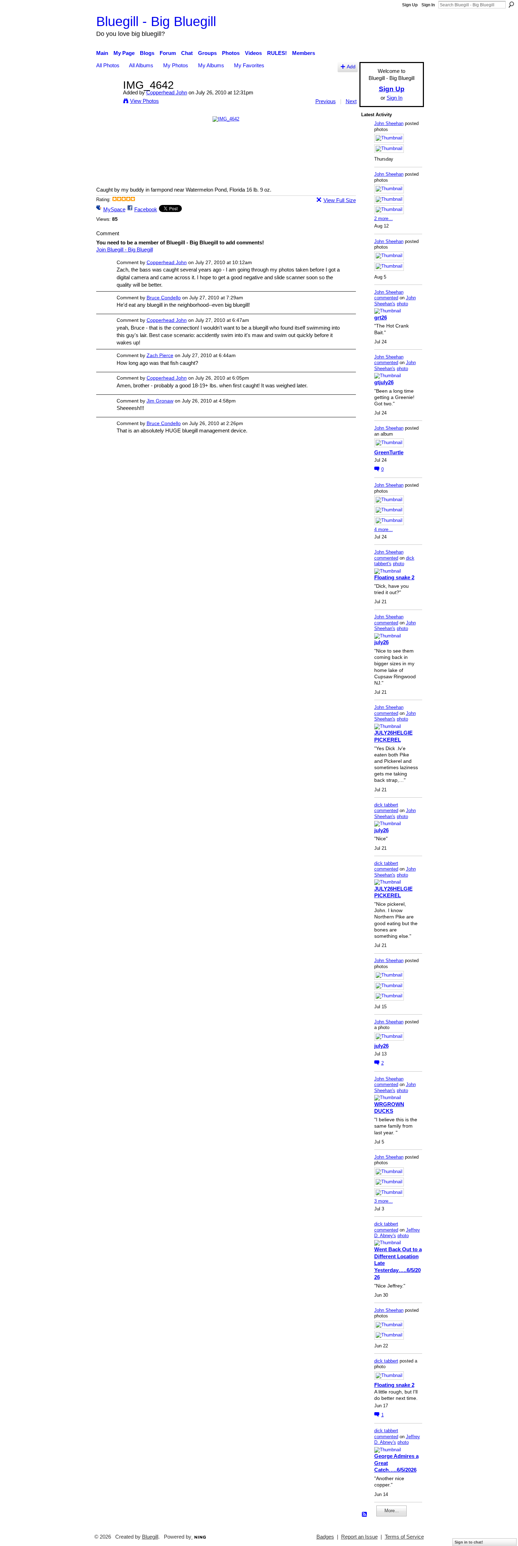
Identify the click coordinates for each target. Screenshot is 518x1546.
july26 (381, 642)
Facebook (145, 209)
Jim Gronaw (160, 401)
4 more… (383, 529)
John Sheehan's (395, 300)
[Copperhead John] (107, 98)
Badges (325, 1537)
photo (402, 303)
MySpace (114, 209)
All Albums (141, 65)
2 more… (383, 218)
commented (386, 297)
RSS (365, 1514)
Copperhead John (166, 92)
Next (351, 101)
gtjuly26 (384, 382)
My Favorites (249, 65)
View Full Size (339, 200)
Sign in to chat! (469, 1542)
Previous (325, 101)
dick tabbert (386, 805)
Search (511, 4)
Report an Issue (359, 1537)
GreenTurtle (388, 452)
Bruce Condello (164, 297)
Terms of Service (404, 1537)
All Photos (107, 65)
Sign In (428, 4)
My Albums (211, 65)
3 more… (383, 1201)
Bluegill (150, 1537)
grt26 (380, 317)
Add (351, 66)
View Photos (144, 101)
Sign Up (410, 4)
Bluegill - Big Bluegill (156, 21)
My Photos (175, 65)
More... (391, 1510)
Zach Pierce (160, 355)
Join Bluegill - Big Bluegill (124, 250)
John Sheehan (388, 123)
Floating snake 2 (394, 577)
